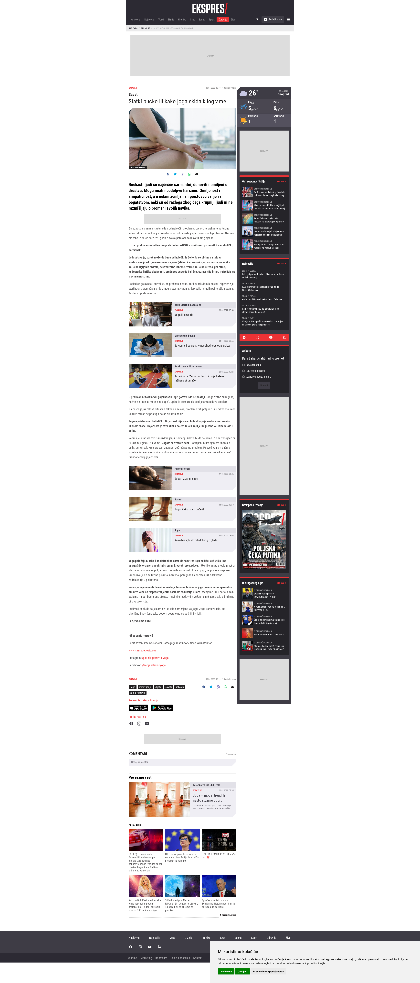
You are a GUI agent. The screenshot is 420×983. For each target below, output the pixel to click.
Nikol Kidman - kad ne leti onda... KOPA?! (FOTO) (264, 606)
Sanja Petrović (137, 692)
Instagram (139, 723)
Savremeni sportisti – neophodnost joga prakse (182, 345)
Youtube (147, 723)
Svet (192, 19)
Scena (202, 19)
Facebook (131, 723)
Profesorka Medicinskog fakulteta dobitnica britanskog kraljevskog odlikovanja (264, 192)
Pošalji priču (275, 19)
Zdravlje (223, 19)
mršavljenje (145, 687)
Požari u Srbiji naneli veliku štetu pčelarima (264, 297)
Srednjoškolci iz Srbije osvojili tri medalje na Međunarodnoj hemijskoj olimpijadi (264, 244)
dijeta (158, 687)
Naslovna (135, 19)
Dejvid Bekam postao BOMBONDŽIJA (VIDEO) (264, 593)
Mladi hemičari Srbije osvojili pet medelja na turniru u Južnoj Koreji (264, 205)
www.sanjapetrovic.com (143, 650)
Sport (212, 19)
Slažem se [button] (226, 971)
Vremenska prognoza (264, 93)
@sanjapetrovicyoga (154, 665)
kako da (180, 687)
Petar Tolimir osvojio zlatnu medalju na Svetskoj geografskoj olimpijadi (264, 218)
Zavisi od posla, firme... (258, 376)
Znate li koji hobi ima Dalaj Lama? (264, 633)
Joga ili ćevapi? (182, 314)
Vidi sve (280, 181)
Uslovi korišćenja (180, 958)
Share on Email (196, 174)
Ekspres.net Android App (162, 708)
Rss (284, 337)
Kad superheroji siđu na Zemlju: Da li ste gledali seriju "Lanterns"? (264, 309)
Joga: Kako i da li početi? (182, 509)
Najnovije (149, 19)
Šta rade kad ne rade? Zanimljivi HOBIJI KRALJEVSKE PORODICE (264, 646)
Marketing (146, 958)
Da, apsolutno (253, 364)
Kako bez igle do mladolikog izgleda (182, 540)
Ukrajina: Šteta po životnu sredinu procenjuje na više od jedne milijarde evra (264, 321)
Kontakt (197, 958)
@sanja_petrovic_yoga (155, 657)
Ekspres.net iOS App (138, 708)
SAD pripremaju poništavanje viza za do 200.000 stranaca (264, 287)
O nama (132, 958)
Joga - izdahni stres (182, 478)
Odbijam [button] (242, 971)
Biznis (171, 19)
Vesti (161, 19)
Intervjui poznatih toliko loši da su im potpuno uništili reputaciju (264, 274)
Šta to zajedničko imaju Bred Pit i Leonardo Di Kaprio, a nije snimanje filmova (264, 620)
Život (233, 19)
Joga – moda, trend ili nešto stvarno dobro (182, 799)
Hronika (182, 19)
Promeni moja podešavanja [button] (268, 971)
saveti (168, 687)
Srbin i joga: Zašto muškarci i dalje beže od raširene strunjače (182, 376)
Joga (132, 687)
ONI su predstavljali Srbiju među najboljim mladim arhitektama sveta (264, 231)
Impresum (161, 958)
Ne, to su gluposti (255, 370)
